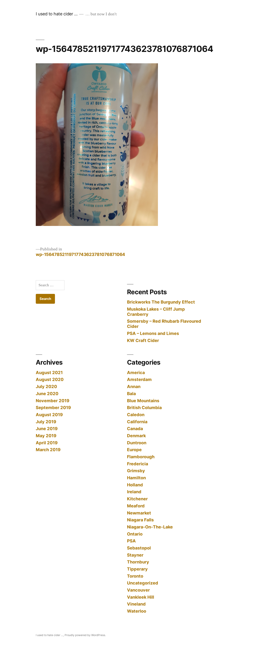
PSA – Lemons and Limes (153, 333)
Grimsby (136, 470)
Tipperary (137, 569)
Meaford (136, 505)
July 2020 (46, 386)
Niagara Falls (140, 519)
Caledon (135, 414)
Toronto (135, 576)
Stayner (135, 555)
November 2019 (52, 400)
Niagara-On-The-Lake (150, 526)
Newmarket (139, 513)
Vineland (136, 604)
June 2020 (47, 393)
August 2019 (49, 414)
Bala (131, 393)
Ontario (135, 534)
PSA (131, 540)
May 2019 (46, 435)
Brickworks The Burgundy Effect (161, 302)
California (137, 421)
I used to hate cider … (56, 13)
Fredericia (137, 463)
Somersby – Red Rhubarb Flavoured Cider (164, 324)
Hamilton (136, 477)
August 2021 (49, 372)
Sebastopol (139, 548)
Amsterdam (139, 379)
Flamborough (140, 456)
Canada (135, 428)
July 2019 (46, 421)
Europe (134, 449)
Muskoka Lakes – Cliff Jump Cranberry (156, 311)
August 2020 (50, 379)
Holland (135, 484)
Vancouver (138, 590)
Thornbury (138, 561)
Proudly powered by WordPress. (85, 635)
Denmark (136, 435)
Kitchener (137, 498)
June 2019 (47, 428)
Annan (133, 386)
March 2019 (48, 449)
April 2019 (47, 442)
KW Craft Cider (143, 340)
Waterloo (136, 611)
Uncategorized (142, 583)
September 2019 (53, 407)
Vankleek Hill (140, 597)
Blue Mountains (143, 400)
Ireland (134, 491)
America (136, 372)
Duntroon (136, 442)
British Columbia (144, 407)
